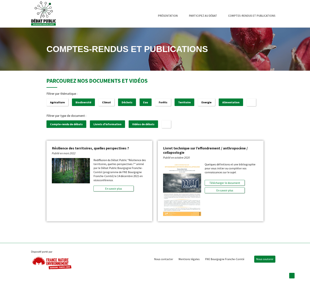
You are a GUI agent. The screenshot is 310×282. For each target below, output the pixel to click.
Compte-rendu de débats (66, 124)
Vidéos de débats (143, 124)
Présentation (168, 15)
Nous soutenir (264, 259)
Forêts (163, 102)
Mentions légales (189, 259)
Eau (145, 102)
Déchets (127, 102)
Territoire (184, 102)
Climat (106, 102)
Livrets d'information (107, 124)
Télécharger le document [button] (224, 183)
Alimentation (230, 102)
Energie (206, 102)
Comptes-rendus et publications (251, 15)
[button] (113, 188)
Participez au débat (203, 15)
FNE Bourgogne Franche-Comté (224, 259)
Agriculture (57, 102)
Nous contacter (163, 259)
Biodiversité (83, 102)
